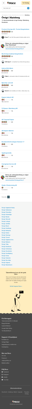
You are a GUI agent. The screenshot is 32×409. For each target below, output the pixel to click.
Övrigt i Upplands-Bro (7, 239)
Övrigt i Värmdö (6, 219)
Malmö (15, 392)
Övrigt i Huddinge (6, 228)
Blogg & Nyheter (6, 323)
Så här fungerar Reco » (16, 286)
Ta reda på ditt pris (6, 330)
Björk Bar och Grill (7, 83)
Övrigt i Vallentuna (7, 210)
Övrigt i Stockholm (7, 251)
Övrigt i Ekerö (5, 226)
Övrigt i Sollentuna (7, 248)
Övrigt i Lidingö (6, 221)
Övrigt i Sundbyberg (7, 253)
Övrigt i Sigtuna (6, 262)
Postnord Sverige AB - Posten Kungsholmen (15, 29)
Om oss (4, 355)
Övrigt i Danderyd (6, 246)
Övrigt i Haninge (6, 235)
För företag (26, 3)
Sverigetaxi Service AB (9, 164)
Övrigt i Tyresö (6, 237)
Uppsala (20, 392)
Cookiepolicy (5, 347)
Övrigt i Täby (5, 244)
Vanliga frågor (5, 342)
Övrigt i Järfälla (6, 223)
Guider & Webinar (6, 326)
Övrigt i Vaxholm (6, 258)
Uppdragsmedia (6, 153)
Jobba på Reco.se (6, 360)
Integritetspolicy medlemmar (9, 344)
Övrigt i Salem (5, 232)
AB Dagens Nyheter (8, 130)
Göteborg (10, 392)
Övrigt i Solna (5, 255)
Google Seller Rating (7, 328)
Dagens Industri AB (7, 97)
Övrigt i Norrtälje (6, 260)
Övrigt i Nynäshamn (7, 265)
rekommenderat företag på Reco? (14, 48)
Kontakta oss (5, 339)
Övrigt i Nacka (5, 216)
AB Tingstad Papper (8, 119)
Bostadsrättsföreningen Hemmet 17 (13, 142)
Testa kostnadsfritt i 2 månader (10, 321)
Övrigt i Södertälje (7, 214)
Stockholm (4, 392)
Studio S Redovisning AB (9, 185)
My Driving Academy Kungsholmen (12, 54)
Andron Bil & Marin (7, 68)
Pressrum (4, 358)
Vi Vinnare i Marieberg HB (9, 108)
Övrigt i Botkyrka (6, 230)
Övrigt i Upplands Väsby (8, 207)
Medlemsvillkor (5, 363)
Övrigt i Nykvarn (6, 242)
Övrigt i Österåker (6, 212)
